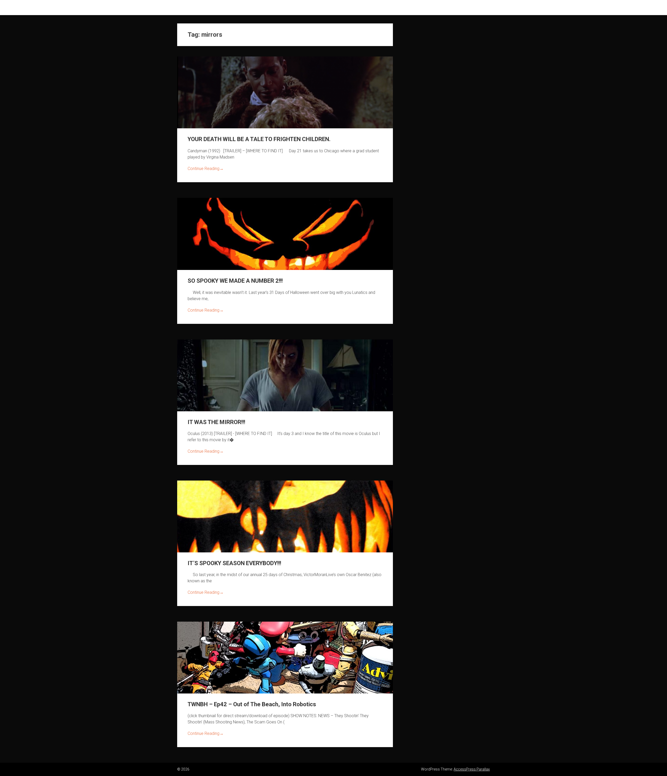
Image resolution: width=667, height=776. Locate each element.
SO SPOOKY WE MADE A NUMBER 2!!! (235, 280)
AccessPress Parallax (472, 769)
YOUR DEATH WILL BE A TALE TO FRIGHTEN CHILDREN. (259, 139)
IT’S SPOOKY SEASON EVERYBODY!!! (234, 563)
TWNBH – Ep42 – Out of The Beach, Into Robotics (252, 704)
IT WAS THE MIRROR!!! (216, 422)
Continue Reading (206, 168)
